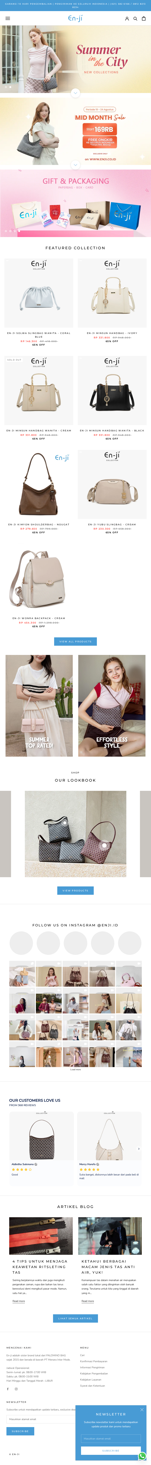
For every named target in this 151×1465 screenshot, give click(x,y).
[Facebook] (7, 1389)
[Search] (135, 18)
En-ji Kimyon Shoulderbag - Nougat (38, 524)
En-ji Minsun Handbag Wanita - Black (112, 430)
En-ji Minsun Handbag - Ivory (112, 333)
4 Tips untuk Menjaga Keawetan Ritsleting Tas (40, 1266)
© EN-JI (14, 1454)
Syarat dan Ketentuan (92, 1386)
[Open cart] (143, 18)
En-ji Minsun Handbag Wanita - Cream (38, 430)
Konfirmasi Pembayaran (93, 1361)
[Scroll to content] (75, 93)
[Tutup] (142, 1409)
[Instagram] (16, 1389)
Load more (75, 1069)
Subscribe (111, 1450)
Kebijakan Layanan (90, 1379)
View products (75, 890)
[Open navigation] (8, 18)
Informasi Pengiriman (92, 1367)
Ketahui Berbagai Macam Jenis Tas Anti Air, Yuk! (108, 1266)
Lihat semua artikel (75, 1318)
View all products (75, 641)
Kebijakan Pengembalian (94, 1373)
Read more (19, 1301)
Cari (82, 1355)
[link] (22, 974)
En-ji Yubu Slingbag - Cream (112, 524)
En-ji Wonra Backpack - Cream (39, 618)
